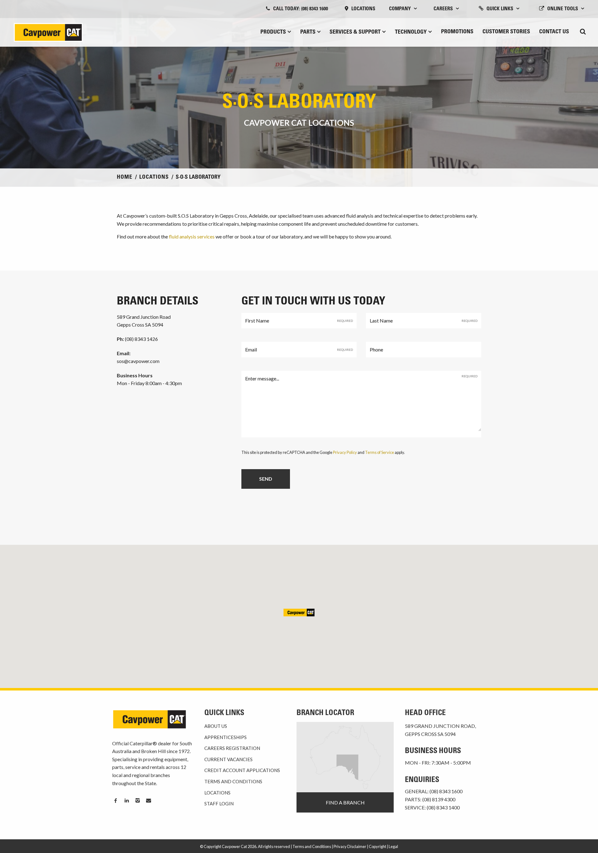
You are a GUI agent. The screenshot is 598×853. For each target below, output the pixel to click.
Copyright (377, 846)
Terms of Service (379, 452)
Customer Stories (506, 32)
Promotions (457, 32)
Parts (308, 32)
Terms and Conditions (233, 781)
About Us (215, 726)
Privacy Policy (345, 452)
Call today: (300, 9)
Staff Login (219, 803)
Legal (393, 846)
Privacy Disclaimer (350, 846)
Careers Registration (232, 748)
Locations (363, 9)
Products (273, 32)
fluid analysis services (192, 236)
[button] (299, 612)
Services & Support (355, 32)
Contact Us (554, 32)
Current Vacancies (228, 759)
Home (124, 177)
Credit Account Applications (242, 770)
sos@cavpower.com (138, 361)
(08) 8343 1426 (137, 339)
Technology (411, 32)
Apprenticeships (225, 737)
